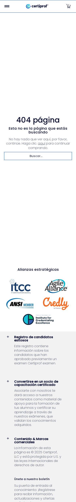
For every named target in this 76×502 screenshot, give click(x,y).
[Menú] (6, 6)
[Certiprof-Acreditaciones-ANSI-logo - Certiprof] (20, 303)
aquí (41, 143)
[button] (68, 6)
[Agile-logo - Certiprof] (56, 286)
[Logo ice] (38, 319)
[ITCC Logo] (20, 286)
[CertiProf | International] (37, 6)
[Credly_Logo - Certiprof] (56, 303)
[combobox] (38, 156)
